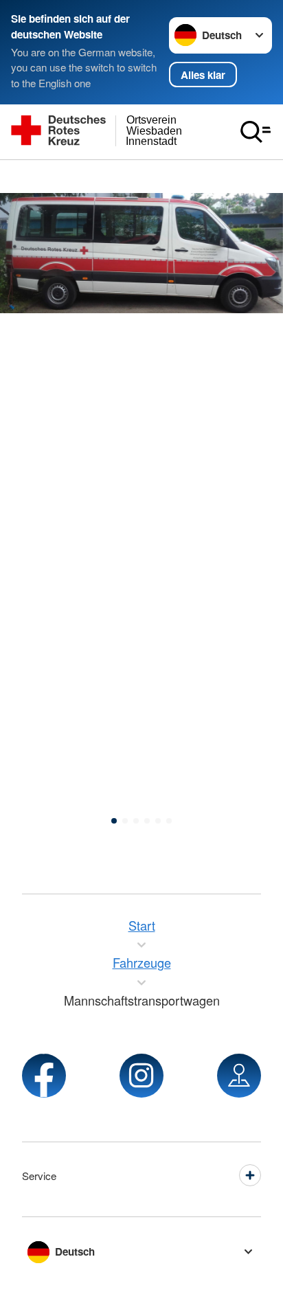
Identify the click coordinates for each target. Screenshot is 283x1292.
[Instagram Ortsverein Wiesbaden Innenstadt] (141, 1076)
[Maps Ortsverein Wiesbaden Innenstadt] (239, 1076)
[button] (114, 821)
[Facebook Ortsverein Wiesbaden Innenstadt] (44, 1076)
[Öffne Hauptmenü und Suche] (255, 131)
